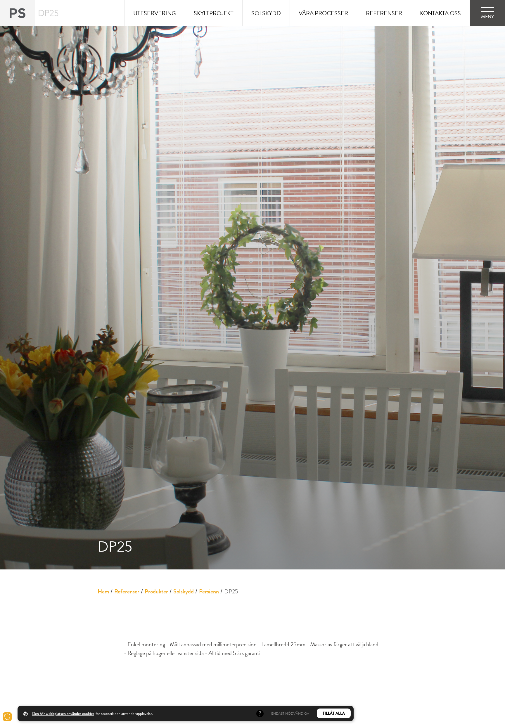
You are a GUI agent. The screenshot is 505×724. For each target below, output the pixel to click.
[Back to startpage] (17, 13)
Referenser (126, 591)
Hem (103, 591)
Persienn (209, 591)
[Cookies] (7, 716)
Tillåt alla (334, 713)
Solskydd (183, 591)
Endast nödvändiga (290, 713)
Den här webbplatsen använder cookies (63, 713)
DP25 (231, 591)
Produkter (156, 591)
